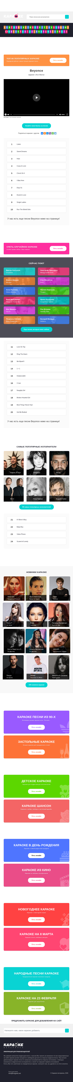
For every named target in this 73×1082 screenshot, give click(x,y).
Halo (60, 158)
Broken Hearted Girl (60, 397)
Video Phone (60, 534)
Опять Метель (11, 292)
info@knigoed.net (14, 1073)
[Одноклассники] (45, 133)
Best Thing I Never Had (60, 405)
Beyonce (36, 70)
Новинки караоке (36, 572)
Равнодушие (56, 677)
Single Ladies (60, 202)
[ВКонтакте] (42, 133)
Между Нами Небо (46, 272)
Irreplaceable (60, 376)
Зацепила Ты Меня (36, 677)
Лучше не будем (34, 599)
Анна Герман (38, 499)
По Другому (11, 651)
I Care (60, 383)
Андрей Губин (61, 499)
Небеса (43, 321)
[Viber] (50, 133)
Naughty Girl (60, 390)
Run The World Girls (60, 209)
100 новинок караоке (36, 685)
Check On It (60, 173)
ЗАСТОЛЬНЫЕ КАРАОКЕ (15, 117)
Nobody (55, 599)
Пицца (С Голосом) (12, 302)
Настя (8, 311)
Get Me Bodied (60, 412)
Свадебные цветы (46, 302)
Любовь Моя (44, 311)
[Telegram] (55, 133)
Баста (58, 473)
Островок (9, 272)
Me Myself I (60, 361)
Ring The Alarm (60, 354)
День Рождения (11, 321)
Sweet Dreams (60, 151)
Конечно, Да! (56, 625)
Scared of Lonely (60, 541)
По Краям (10, 677)
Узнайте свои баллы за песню (36, 126)
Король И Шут (15, 473)
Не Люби (9, 625)
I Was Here (60, 180)
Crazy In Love (60, 166)
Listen (60, 144)
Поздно (43, 292)
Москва (8, 282)
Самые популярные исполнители (36, 447)
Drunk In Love (60, 195)
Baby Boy (60, 527)
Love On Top (60, 347)
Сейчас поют (36, 263)
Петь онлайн (58, 60)
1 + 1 (60, 368)
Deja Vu (60, 187)
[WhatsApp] (53, 133)
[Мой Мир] (47, 133)
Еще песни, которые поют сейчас (36, 329)
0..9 (6, 32)
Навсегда (33, 625)
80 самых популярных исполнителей (36, 507)
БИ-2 (12, 499)
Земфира (36, 473)
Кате (42, 282)
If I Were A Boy (60, 519)
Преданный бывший (14, 599)
